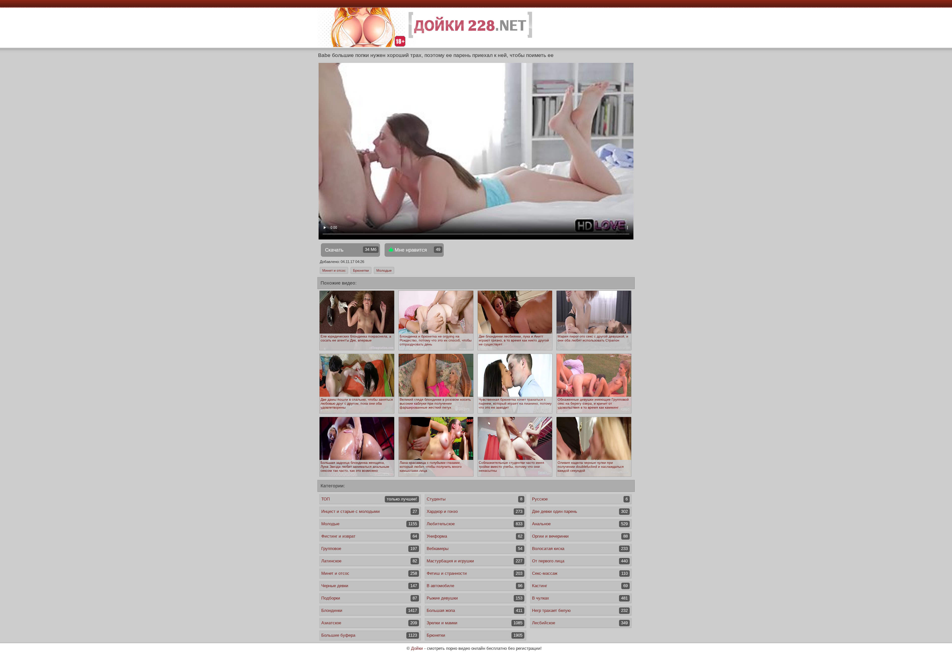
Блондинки (369, 610)
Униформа (474, 536)
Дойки (417, 648)
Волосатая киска (580, 548)
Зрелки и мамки (474, 623)
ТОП (369, 499)
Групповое (369, 548)
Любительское (474, 524)
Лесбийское (580, 623)
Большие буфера (369, 635)
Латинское (369, 561)
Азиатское (369, 623)
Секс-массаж (580, 573)
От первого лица (580, 561)
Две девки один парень (580, 511)
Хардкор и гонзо (474, 511)
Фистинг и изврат (369, 536)
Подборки (369, 598)
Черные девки (369, 585)
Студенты (474, 499)
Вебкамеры (474, 548)
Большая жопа (474, 610)
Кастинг (580, 585)
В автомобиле (474, 585)
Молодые (384, 270)
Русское (580, 499)
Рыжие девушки (474, 598)
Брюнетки (361, 270)
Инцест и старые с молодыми (369, 511)
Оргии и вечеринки (580, 536)
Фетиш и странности (474, 573)
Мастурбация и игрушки (474, 561)
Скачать (351, 250)
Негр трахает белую (580, 610)
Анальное (580, 524)
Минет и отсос (334, 270)
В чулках (580, 598)
